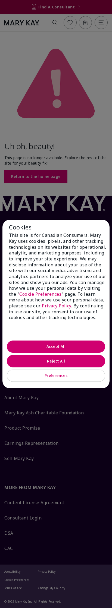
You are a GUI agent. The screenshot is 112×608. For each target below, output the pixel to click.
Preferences (56, 375)
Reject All (56, 361)
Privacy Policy (56, 306)
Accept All (56, 346)
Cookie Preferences (40, 294)
